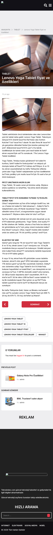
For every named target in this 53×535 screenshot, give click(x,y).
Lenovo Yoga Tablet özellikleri (19, 335)
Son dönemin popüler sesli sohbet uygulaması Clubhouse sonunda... (14, 459)
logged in (20, 355)
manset (42, 335)
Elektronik (17, 525)
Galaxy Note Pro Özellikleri (30, 375)
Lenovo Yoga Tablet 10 (14, 324)
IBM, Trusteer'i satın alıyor (30, 398)
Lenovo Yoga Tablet (13, 319)
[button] (45, 5)
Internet (5, 525)
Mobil (42, 525)
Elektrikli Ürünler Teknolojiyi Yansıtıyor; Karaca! (39, 459)
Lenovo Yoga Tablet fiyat (16, 329)
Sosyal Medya (31, 525)
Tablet (6, 74)
